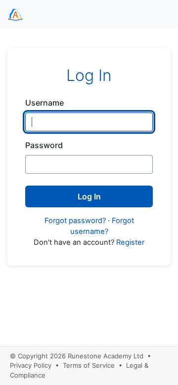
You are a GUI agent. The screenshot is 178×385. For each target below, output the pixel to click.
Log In (89, 196)
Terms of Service (89, 365)
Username (44, 103)
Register (130, 242)
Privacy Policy (30, 365)
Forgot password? (75, 220)
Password (44, 145)
